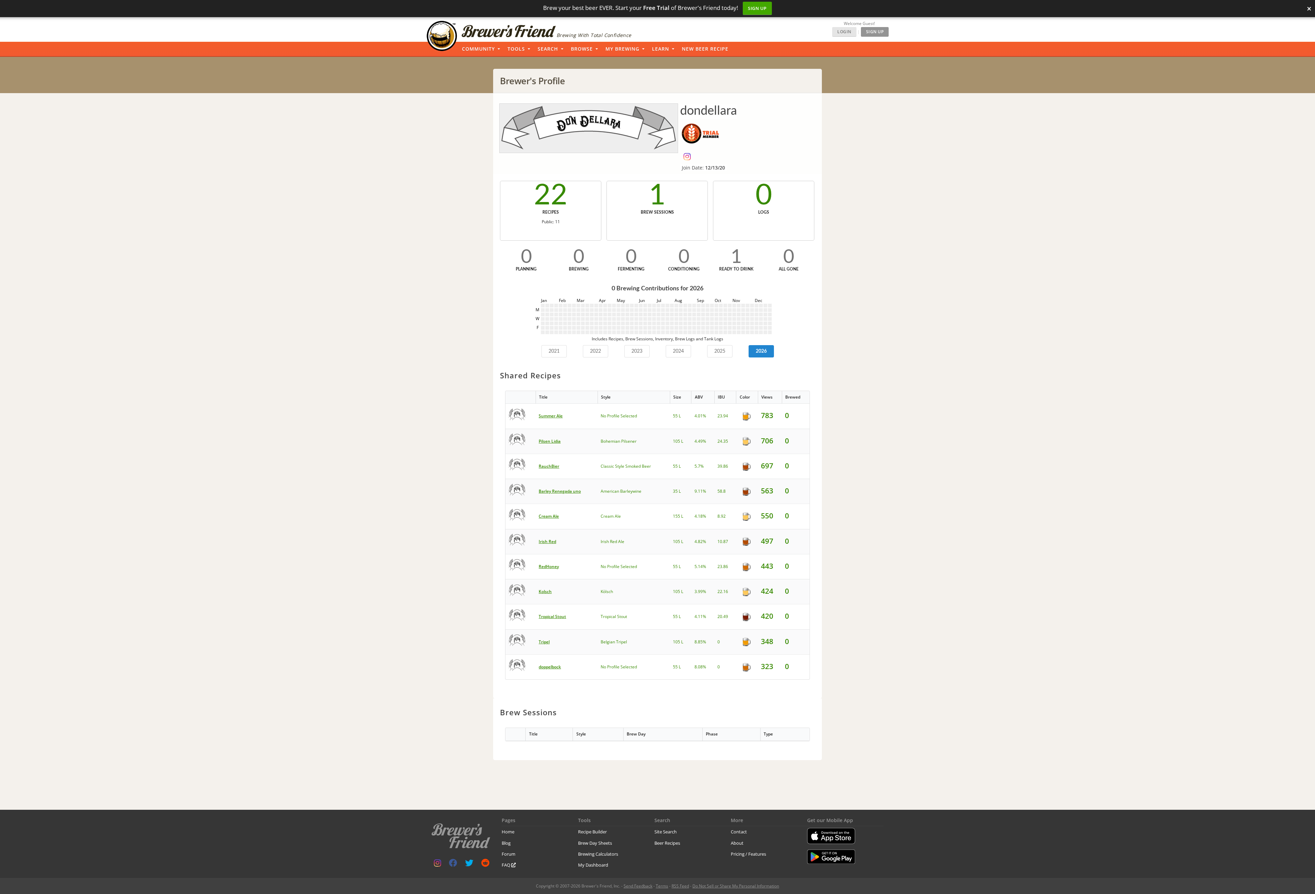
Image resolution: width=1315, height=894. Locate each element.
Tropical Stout (614, 616)
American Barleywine (621, 491)
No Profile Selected (619, 416)
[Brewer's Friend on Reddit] (485, 864)
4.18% (700, 516)
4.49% (700, 441)
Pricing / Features (748, 854)
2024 (678, 351)
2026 (761, 351)
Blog (506, 843)
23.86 (722, 566)
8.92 (721, 516)
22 (550, 195)
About (737, 843)
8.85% (700, 642)
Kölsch (607, 591)
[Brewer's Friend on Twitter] (469, 864)
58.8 (721, 491)
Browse (582, 49)
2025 (719, 351)
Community (478, 49)
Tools (516, 49)
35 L (677, 491)
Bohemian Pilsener (619, 441)
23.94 (722, 416)
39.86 (722, 466)
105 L (678, 441)
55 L (677, 416)
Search (548, 49)
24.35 (722, 441)
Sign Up (757, 8)
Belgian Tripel (614, 642)
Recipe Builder (592, 832)
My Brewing (622, 49)
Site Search (665, 832)
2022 (595, 351)
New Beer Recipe (705, 49)
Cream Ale (611, 516)
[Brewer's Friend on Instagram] (437, 864)
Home (508, 832)
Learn (660, 49)
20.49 (722, 616)
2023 (636, 351)
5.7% (699, 466)
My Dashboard (593, 865)
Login (844, 32)
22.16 (722, 591)
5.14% (700, 566)
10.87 (722, 541)
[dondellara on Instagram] (689, 158)
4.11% (700, 616)
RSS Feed (680, 886)
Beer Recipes (667, 843)
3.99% (700, 591)
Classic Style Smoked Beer (626, 466)
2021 (554, 351)
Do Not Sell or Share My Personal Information (735, 886)
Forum (508, 854)
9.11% (700, 491)
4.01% (700, 416)
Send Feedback (638, 886)
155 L (678, 516)
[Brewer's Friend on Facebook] (453, 864)
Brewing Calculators (598, 854)
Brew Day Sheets (595, 843)
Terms (662, 886)
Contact (739, 832)
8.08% (700, 667)
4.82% (700, 541)
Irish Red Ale (612, 541)
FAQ (506, 865)
